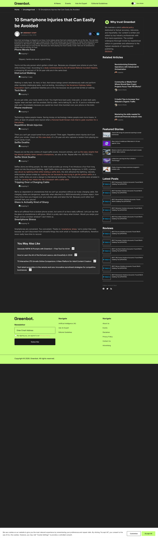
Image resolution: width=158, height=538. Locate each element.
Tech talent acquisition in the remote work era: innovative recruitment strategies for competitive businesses (56, 268)
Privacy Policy (45, 335)
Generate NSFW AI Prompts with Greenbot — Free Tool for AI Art (43, 249)
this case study (45, 137)
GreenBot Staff (29, 33)
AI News (57, 3)
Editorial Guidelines (99, 3)
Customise (134, 533)
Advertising (107, 345)
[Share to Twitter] (94, 33)
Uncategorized (29, 9)
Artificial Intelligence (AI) (67, 323)
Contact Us (107, 341)
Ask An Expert (81, 3)
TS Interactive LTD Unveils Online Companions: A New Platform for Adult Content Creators (54, 261)
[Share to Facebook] (90, 33)
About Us (106, 323)
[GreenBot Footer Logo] (24, 318)
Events (68, 3)
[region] (79, 533)
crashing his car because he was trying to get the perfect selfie (66, 174)
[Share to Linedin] (97, 33)
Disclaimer (106, 332)
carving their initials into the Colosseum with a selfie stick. (45, 179)
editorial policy (128, 27)
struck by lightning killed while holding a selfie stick (39, 172)
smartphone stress (69, 229)
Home (17, 9)
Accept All (148, 533)
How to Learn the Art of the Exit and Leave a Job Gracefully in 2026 (45, 255)
